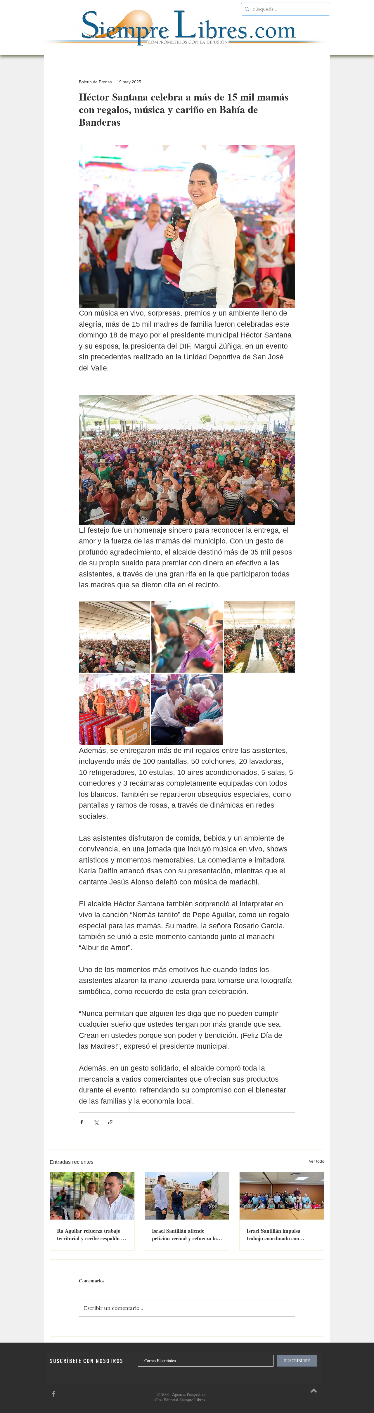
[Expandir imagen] (114, 636)
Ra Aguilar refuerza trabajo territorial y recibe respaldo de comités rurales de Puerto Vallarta (91, 1234)
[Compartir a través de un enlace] (110, 1122)
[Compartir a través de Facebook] (81, 1122)
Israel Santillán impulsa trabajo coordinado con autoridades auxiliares (273, 1234)
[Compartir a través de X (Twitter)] (96, 1122)
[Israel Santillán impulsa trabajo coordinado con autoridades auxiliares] (282, 1196)
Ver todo (316, 1161)
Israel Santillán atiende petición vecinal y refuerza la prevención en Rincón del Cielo (187, 1234)
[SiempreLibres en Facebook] (54, 1394)
